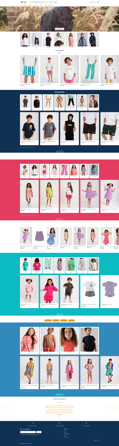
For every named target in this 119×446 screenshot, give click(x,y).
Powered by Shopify (28, 443)
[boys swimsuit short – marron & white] (49, 69)
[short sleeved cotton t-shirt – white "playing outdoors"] (69, 194)
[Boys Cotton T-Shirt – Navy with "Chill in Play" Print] (29, 126)
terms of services (31, 434)
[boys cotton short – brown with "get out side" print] (89, 126)
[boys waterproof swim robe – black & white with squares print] (29, 370)
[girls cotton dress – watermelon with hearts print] (106, 236)
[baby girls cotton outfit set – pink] (29, 289)
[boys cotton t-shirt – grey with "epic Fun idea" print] (49, 126)
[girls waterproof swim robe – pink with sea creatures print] (69, 370)
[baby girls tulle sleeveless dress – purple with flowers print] (26, 236)
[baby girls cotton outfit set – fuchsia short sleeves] (49, 289)
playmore (23, 443)
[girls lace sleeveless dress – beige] (66, 236)
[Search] (56, 2)
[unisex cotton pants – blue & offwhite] (89, 69)
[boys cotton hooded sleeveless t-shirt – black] (69, 126)
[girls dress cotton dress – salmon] (29, 194)
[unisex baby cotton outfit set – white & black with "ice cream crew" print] (89, 289)
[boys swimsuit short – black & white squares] (49, 370)
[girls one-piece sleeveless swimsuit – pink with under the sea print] (89, 370)
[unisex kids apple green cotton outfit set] (49, 194)
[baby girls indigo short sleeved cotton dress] (53, 236)
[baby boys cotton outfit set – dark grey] (69, 289)
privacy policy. (36, 434)
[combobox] (43, 2)
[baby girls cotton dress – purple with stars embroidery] (39, 236)
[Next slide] (98, 88)
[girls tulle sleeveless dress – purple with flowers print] (89, 194)
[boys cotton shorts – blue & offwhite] (29, 69)
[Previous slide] (95, 88)
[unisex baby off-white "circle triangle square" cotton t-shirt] (69, 69)
